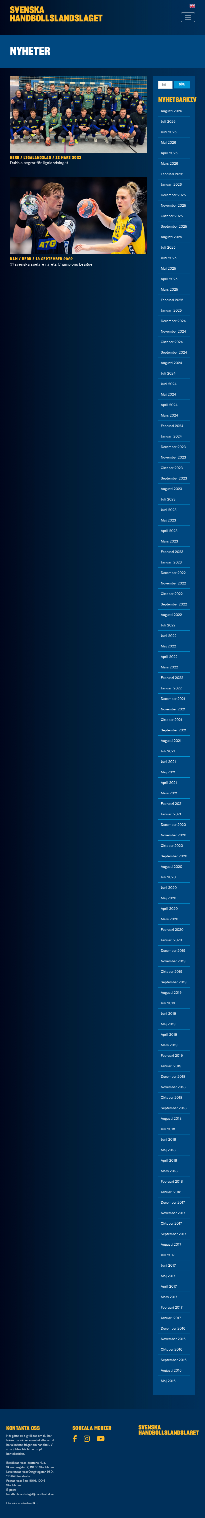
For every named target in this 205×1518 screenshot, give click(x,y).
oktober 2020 (172, 845)
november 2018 (173, 1087)
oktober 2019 (171, 971)
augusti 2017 (171, 1244)
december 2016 (173, 1328)
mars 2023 (169, 541)
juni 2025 (168, 258)
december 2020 (173, 824)
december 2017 (173, 1202)
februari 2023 (172, 551)
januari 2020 (171, 940)
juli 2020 (168, 877)
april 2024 (169, 405)
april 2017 (169, 1286)
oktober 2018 (171, 1097)
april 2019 (169, 1034)
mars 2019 (169, 1045)
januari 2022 (171, 688)
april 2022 (169, 656)
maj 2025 (168, 268)
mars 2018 (169, 1171)
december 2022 (173, 572)
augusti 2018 (171, 1118)
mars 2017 (169, 1297)
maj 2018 (168, 1150)
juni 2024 (168, 384)
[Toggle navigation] (188, 17)
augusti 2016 (171, 1370)
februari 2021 (172, 803)
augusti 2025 (171, 237)
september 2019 (173, 982)
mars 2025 (169, 289)
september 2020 (174, 856)
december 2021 (173, 698)
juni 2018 (168, 1139)
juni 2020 (169, 887)
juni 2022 (168, 635)
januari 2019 (171, 1066)
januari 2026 (171, 184)
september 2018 (173, 1108)
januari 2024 (171, 436)
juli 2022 (168, 625)
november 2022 (173, 583)
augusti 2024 (171, 363)
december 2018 (173, 1076)
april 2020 (169, 908)
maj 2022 (168, 646)
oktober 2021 (171, 719)
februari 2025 (172, 300)
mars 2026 (169, 163)
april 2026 (169, 153)
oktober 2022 (172, 593)
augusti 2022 (171, 614)
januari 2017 (171, 1318)
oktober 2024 (172, 342)
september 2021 (173, 730)
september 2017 (173, 1234)
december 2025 (173, 195)
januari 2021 (171, 814)
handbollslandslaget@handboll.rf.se (30, 1494)
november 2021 (173, 709)
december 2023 (173, 447)
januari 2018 (171, 1192)
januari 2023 (171, 562)
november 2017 (173, 1213)
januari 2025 (171, 310)
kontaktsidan (15, 1454)
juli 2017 (168, 1255)
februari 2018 (172, 1181)
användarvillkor (28, 1503)
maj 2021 (168, 772)
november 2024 (173, 331)
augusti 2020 (171, 866)
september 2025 (174, 226)
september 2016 (173, 1360)
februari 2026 (172, 174)
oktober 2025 (172, 216)
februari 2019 (172, 1055)
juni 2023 (168, 509)
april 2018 (169, 1160)
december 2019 (173, 950)
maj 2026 (168, 142)
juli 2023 (168, 499)
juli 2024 (168, 373)
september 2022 (174, 604)
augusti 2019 (171, 992)
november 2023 (173, 457)
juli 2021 (168, 751)
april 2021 (169, 782)
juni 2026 (168, 132)
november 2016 (173, 1339)
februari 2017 (171, 1307)
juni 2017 (168, 1265)
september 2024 (174, 352)
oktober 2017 (171, 1223)
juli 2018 (168, 1129)
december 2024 (173, 321)
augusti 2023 (171, 489)
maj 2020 (168, 898)
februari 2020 (172, 929)
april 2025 (169, 279)
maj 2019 (168, 1024)
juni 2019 (168, 1013)
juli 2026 (168, 121)
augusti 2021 (171, 740)
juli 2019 (168, 1003)
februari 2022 (172, 677)
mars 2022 (169, 667)
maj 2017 (168, 1276)
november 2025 (173, 205)
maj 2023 (168, 520)
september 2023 (174, 478)
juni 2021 (168, 761)
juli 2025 (168, 247)
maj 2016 (168, 1381)
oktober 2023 (172, 468)
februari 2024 (172, 426)
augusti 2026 (171, 111)
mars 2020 (169, 919)
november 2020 (173, 835)
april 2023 (169, 530)
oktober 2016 (171, 1349)
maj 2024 (168, 394)
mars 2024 (169, 415)
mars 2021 (169, 793)
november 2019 (173, 961)
